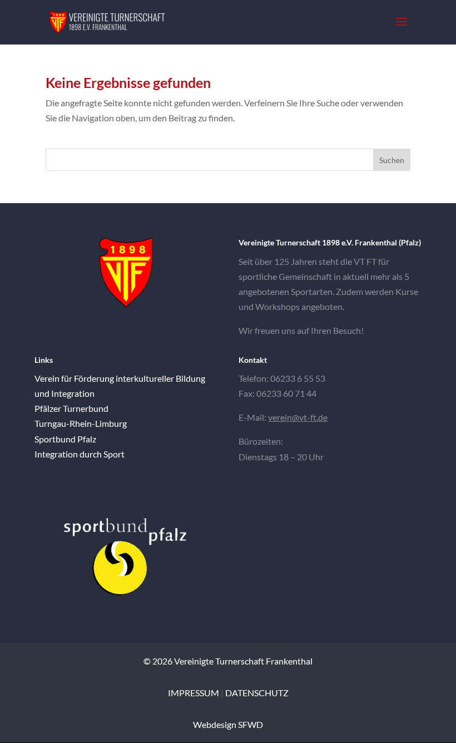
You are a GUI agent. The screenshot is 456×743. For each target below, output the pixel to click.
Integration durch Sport (79, 454)
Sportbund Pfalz (65, 439)
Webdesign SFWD (228, 724)
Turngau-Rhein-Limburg (80, 423)
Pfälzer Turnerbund (71, 408)
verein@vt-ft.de (298, 417)
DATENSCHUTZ (257, 692)
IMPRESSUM (193, 692)
